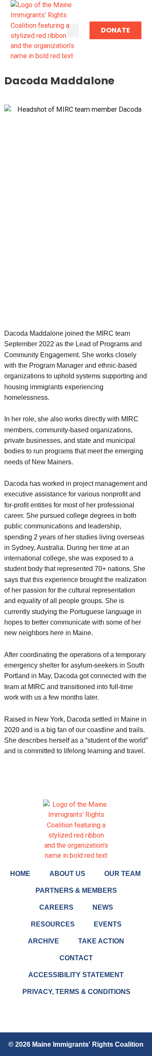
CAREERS (56, 907)
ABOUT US (67, 873)
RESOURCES (53, 924)
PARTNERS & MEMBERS (76, 890)
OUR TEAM (122, 873)
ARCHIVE (43, 941)
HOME (20, 873)
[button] (73, 31)
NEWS (102, 907)
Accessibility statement (76, 974)
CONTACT (76, 958)
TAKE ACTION (101, 941)
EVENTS (108, 924)
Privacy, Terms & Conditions (76, 991)
